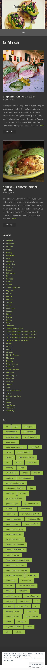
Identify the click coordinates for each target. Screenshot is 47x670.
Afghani (9, 241)
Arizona (9, 246)
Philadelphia (11, 375)
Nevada (9, 361)
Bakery (9, 252)
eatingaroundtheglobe (14, 488)
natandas (23, 591)
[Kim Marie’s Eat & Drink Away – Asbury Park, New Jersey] (11, 225)
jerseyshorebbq (34, 519)
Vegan (8, 402)
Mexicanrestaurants (27, 585)
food (31, 488)
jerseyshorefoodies (13, 534)
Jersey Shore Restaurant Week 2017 (21, 337)
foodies (23, 493)
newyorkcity (24, 601)
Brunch (9, 270)
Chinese (9, 279)
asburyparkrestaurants (15, 447)
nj (37, 601)
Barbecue (10, 255)
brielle (25, 473)
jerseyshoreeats (12, 524)
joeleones (32, 575)
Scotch (8, 621)
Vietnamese (11, 408)
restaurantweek (32, 616)
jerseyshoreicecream (14, 539)
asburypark (28, 432)
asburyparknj (11, 442)
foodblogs (10, 493)
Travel (8, 393)
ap (7, 426)
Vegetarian (10, 405)
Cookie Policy (8, 660)
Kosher (9, 346)
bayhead (9, 457)
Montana (10, 358)
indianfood (10, 509)
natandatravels (32, 596)
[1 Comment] (8, 131)
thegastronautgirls (13, 627)
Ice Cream (10, 308)
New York (10, 367)
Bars (8, 258)
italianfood (25, 509)
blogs (21, 467)
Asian (8, 249)
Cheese (9, 276)
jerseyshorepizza (12, 555)
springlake (22, 621)
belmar (18, 462)
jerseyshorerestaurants (15, 565)
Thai (8, 387)
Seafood (9, 384)
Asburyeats (29, 426)
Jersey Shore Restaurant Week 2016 (21, 334)
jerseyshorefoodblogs (14, 529)
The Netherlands (13, 390)
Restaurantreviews (13, 611)
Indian (9, 317)
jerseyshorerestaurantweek (16, 570)
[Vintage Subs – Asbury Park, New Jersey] (11, 131)
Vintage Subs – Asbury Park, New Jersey (19, 96)
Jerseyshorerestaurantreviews (17, 560)
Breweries (10, 264)
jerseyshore (10, 514)
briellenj (37, 473)
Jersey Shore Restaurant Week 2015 (21, 331)
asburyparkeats (12, 437)
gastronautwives (31, 503)
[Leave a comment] (8, 225)
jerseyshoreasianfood (30, 514)
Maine (8, 349)
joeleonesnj (10, 580)
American (10, 243)
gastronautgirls (12, 503)
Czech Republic (13, 287)
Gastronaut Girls (23, 6)
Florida (9, 293)
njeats (8, 606)
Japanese (10, 326)
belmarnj (9, 467)
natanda (9, 591)
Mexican (9, 352)
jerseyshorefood (31, 524)
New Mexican (12, 364)
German (9, 302)
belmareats (31, 462)
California (10, 273)
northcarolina (22, 606)
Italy (8, 323)
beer (7, 462)
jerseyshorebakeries (14, 519)
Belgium (10, 261)
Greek (8, 305)
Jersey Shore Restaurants (17, 340)
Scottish (9, 381)
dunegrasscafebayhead (15, 483)
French (9, 299)
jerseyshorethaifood (14, 575)
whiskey (19, 632)
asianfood (35, 447)
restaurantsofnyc (12, 616)
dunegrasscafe (25, 478)
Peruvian (10, 372)
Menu (23, 32)
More (42, 125)
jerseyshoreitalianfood (15, 550)
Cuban (9, 285)
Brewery (9, 267)
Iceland (9, 311)
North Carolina (12, 370)
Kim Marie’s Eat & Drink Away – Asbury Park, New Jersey (21, 188)
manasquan (26, 580)
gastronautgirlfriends (14, 498)
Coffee (9, 282)
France (9, 296)
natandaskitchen (12, 596)
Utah (8, 399)
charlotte (9, 478)
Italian (9, 320)
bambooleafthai (23, 452)
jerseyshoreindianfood (15, 544)
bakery (8, 452)
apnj (16, 426)
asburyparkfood (31, 437)
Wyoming (10, 411)
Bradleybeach (11, 473)
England (9, 290)
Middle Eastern (12, 355)
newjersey (10, 601)
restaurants (31, 611)
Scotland (10, 378)
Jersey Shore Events (14, 328)
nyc (36, 606)
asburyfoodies (11, 432)
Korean (9, 343)
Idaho (8, 314)
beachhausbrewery (26, 457)
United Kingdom (13, 396)
